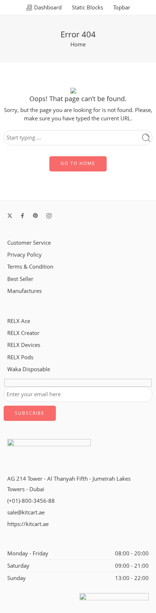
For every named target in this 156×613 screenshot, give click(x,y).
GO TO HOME (78, 163)
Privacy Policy (24, 254)
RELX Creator (23, 333)
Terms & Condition (30, 266)
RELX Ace (18, 321)
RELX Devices (23, 344)
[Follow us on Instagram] (49, 215)
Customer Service (29, 242)
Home (78, 44)
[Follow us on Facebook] (22, 216)
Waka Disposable (28, 369)
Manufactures (24, 290)
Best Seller (20, 279)
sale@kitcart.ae (26, 512)
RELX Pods (20, 357)
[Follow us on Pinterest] (35, 216)
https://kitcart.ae (28, 524)
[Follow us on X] (9, 215)
